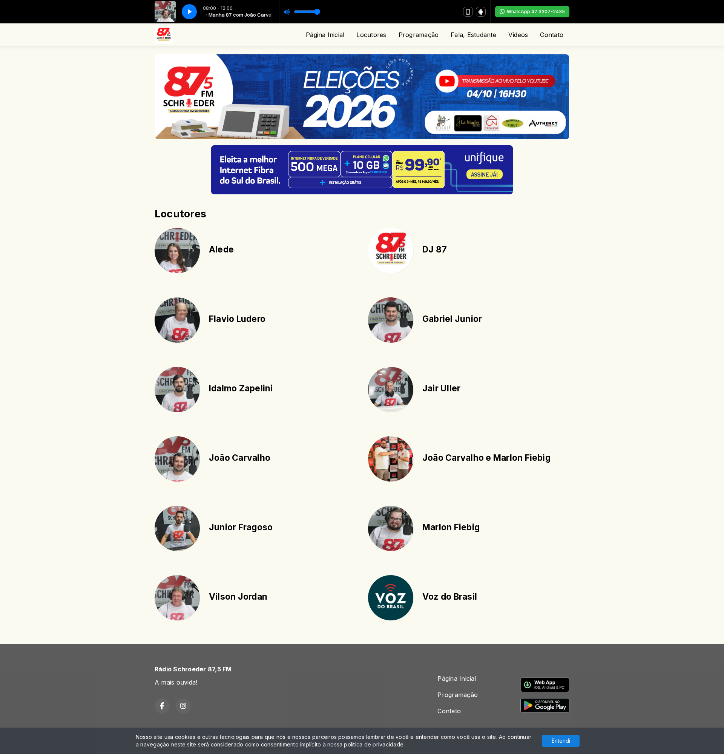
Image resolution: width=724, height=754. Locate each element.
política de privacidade (373, 744)
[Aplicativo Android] (481, 12)
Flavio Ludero (237, 319)
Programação (419, 34)
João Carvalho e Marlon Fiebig (486, 457)
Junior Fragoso (241, 527)
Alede (221, 249)
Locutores (371, 34)
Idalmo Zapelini (241, 388)
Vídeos (518, 34)
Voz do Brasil (449, 596)
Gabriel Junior (452, 319)
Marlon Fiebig (451, 527)
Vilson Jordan (238, 596)
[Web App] (468, 12)
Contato (551, 34)
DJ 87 (434, 249)
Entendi (561, 740)
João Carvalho (239, 457)
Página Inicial (325, 34)
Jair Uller (441, 388)
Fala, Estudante (473, 34)
